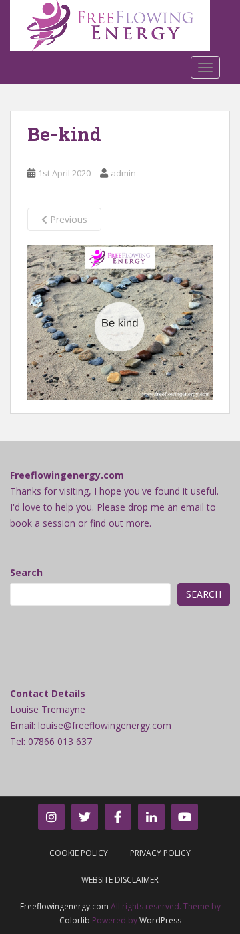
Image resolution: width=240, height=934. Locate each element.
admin (123, 173)
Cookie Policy (78, 853)
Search (26, 572)
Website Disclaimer (120, 879)
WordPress (160, 920)
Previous (67, 219)
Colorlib (74, 920)
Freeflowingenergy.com (64, 906)
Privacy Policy (160, 853)
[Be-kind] (120, 322)
